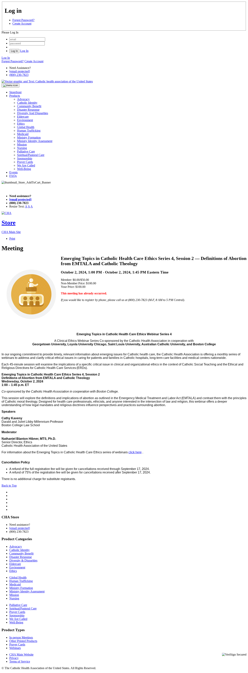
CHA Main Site (11, 232)
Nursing (22, 148)
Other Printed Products (23, 641)
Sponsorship (24, 158)
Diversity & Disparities (23, 560)
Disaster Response (28, 109)
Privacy (14, 658)
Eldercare (23, 116)
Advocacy (23, 99)
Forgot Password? (23, 20)
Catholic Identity (27, 102)
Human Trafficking (28, 130)
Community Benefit (29, 106)
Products (14, 95)
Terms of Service (19, 661)
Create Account (21, 23)
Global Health (25, 127)
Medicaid (22, 134)
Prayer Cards (25, 162)
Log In (24, 50)
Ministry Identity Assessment (34, 141)
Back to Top (9, 485)
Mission (22, 144)
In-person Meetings (21, 637)
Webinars (15, 648)
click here (135, 452)
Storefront (15, 92)
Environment (25, 120)
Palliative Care (26, 151)
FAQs (13, 175)
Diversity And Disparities (32, 113)
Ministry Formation (29, 137)
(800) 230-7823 (18, 74)
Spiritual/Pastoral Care (30, 155)
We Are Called (26, 165)
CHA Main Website (21, 654)
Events (13, 172)
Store (9, 222)
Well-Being (24, 169)
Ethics (21, 123)
